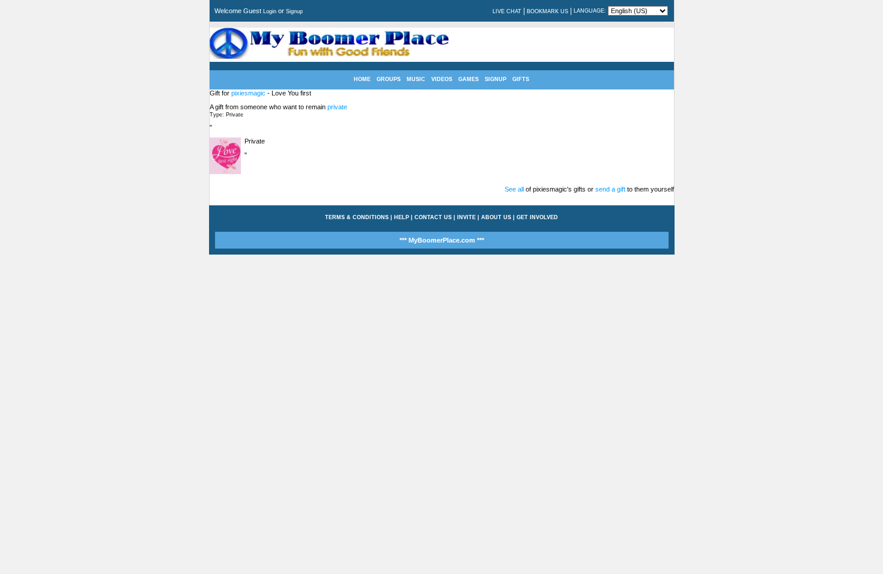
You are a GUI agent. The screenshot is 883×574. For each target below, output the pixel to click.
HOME (362, 79)
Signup (294, 11)
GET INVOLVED (537, 217)
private (337, 106)
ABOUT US (496, 217)
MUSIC (416, 79)
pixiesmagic (248, 93)
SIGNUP (495, 79)
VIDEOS (441, 79)
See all (514, 189)
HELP (401, 217)
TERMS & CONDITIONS (357, 217)
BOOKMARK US (547, 11)
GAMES (468, 79)
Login (269, 11)
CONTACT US (433, 217)
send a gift (610, 189)
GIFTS (520, 79)
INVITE (466, 217)
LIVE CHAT (507, 11)
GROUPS (389, 79)
